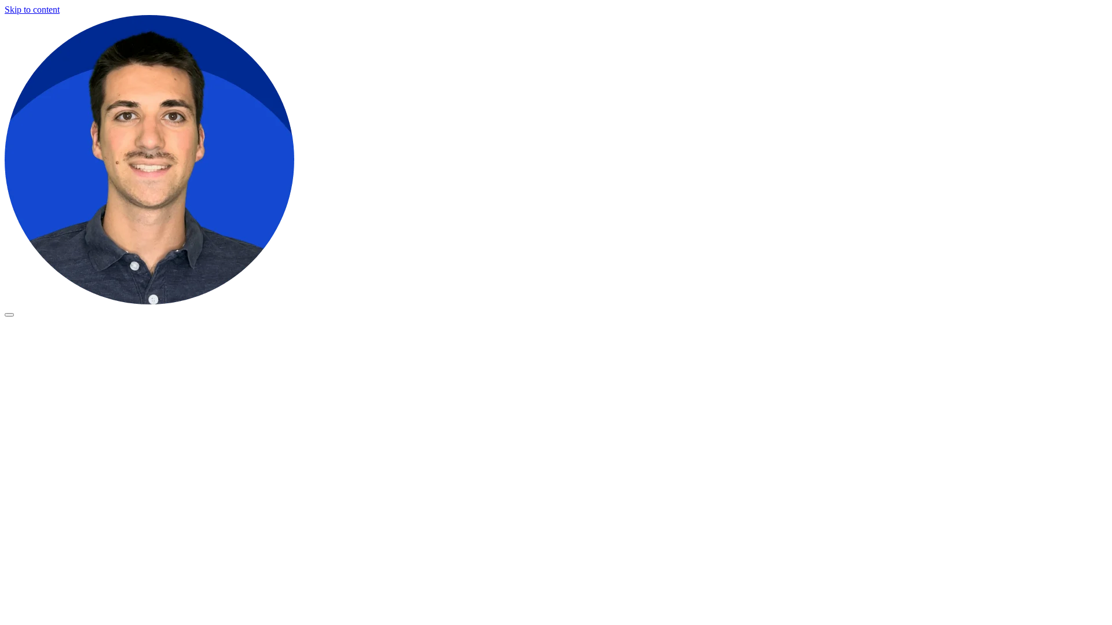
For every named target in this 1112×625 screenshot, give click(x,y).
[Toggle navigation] (9, 315)
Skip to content (32, 9)
